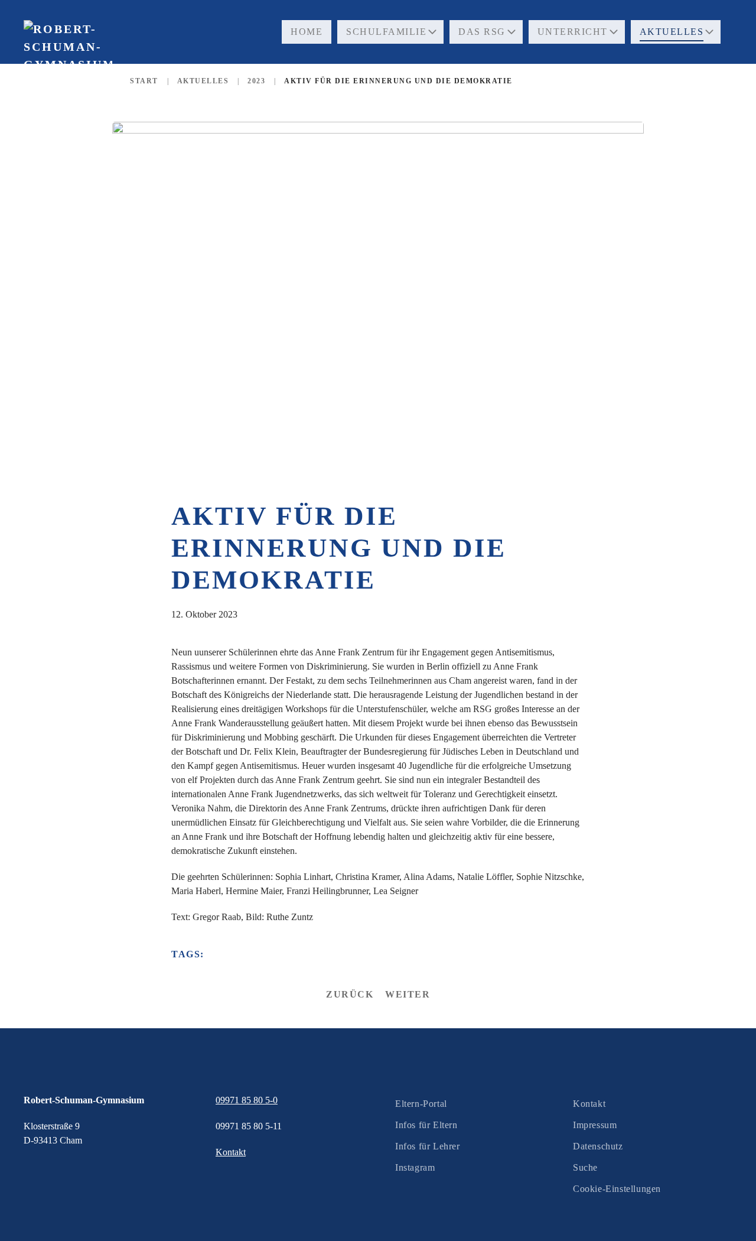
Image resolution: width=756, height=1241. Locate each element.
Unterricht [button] (572, 32)
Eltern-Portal (421, 1104)
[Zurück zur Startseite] (68, 70)
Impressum (595, 1125)
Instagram (415, 1167)
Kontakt (589, 1104)
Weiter (407, 994)
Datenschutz (598, 1146)
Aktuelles (672, 32)
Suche (585, 1167)
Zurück (349, 994)
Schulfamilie (386, 32)
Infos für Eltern (426, 1125)
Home (306, 32)
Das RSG (482, 32)
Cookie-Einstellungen (617, 1189)
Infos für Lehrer (427, 1146)
